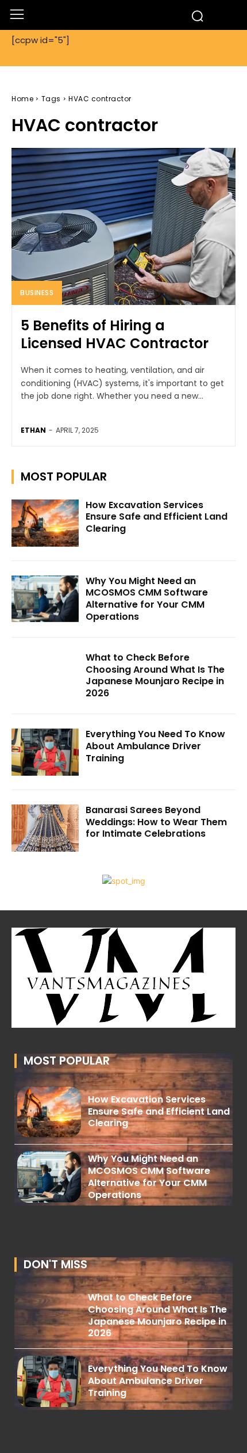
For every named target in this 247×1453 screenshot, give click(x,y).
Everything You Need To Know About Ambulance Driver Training (155, 746)
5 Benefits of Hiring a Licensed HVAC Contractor (115, 334)
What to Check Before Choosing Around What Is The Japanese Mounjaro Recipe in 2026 (155, 675)
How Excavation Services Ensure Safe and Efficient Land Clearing (156, 517)
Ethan (33, 430)
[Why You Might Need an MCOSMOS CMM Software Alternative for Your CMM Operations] (45, 599)
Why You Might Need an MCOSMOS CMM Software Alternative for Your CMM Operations (147, 598)
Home (22, 99)
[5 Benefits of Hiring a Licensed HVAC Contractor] (123, 226)
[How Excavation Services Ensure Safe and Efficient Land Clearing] (45, 523)
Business (36, 293)
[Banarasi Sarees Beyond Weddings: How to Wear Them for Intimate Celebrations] (45, 828)
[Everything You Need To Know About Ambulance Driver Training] (45, 752)
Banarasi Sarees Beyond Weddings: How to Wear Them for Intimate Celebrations (156, 822)
